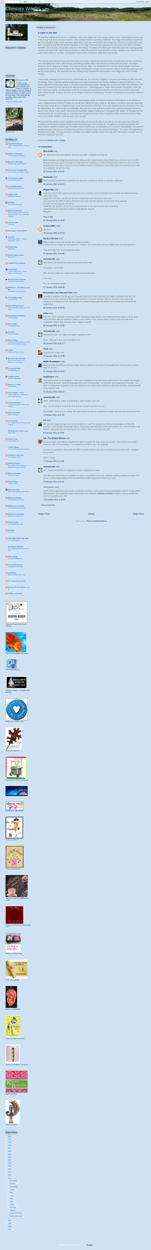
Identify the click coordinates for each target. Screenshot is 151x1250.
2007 (10, 1229)
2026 (10, 1136)
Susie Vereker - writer (16, 393)
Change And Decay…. (15, 180)
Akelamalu (48, 177)
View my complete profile (14, 101)
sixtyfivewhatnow (14, 403)
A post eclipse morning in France (18, 172)
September (14, 1187)
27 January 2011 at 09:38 (53, 287)
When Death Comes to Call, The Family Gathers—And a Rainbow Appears (18, 214)
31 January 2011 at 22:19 (53, 392)
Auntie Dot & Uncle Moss (16, 188)
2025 (10, 1139)
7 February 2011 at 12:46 (53, 461)
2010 (10, 1220)
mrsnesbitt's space (15, 186)
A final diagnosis (13, 441)
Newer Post (44, 514)
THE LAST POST (13, 475)
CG (44, 420)
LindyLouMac (49, 226)
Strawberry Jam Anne (16, 455)
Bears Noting (12, 340)
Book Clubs (11, 433)
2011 (10, 1178)
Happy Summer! (13, 334)
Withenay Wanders (15, 498)
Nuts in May (48, 217)
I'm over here (12, 386)
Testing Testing (13, 483)
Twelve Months (13, 318)
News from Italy (13, 490)
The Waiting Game (14, 326)
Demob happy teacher (16, 255)
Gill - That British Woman (54, 438)
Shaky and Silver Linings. (16, 352)
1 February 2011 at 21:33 (53, 415)
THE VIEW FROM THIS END (18, 538)
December (13, 1181)
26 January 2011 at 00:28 (53, 172)
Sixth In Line (12, 439)
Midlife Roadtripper (51, 362)
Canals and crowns (15, 1216)
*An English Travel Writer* (17, 231)
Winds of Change (14, 473)
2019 (10, 1154)
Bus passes (11, 257)
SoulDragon (48, 377)
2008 (10, 1226)
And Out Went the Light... (16, 524)
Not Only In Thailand (15, 547)
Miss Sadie (48, 151)
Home (91, 514)
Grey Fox (11, 237)
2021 (10, 1148)
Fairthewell (11, 249)
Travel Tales (12, 269)
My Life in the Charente (16, 358)
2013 (10, 1172)
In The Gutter (13, 421)
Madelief (11, 332)
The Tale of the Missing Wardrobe (18, 449)
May (11, 1198)
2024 (10, 1142)
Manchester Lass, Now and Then (58, 293)
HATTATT (11, 202)
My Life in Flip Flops (15, 162)
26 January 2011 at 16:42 (53, 233)
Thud (45, 349)
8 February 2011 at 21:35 (53, 482)
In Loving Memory (13, 540)
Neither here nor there (16, 506)
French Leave (13, 522)
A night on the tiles (15, 1213)
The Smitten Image (15, 298)
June (12, 1195)
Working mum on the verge (18, 431)
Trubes (10, 350)
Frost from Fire (12, 299)
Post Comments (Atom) (96, 521)
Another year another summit (17, 164)
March (12, 1204)
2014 (10, 1169)
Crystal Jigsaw (13, 447)
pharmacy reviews (105, 493)
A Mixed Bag (12, 247)
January (13, 1210)
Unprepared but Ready (15, 567)
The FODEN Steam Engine (16, 291)
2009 (10, 1223)
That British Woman (15, 144)
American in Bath (14, 385)
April (11, 1201)
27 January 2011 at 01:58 (53, 254)
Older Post (138, 514)
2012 (10, 1175)
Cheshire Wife (20, 8)
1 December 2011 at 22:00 (54, 500)
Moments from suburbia (17, 279)
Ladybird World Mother (16, 263)
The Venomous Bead (15, 178)
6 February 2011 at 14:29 (53, 433)
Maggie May (48, 190)
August (12, 1189)
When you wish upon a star (16, 575)
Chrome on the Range (16, 514)
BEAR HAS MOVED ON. (16, 516)
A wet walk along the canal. (16, 508)
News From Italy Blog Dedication (18, 492)
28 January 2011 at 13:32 (53, 326)
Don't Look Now (13, 414)
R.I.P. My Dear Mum (14, 457)
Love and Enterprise (15, 565)
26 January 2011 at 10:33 (53, 184)
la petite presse (13, 376)
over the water (13, 222)
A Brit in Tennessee (15, 154)
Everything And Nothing (17, 316)
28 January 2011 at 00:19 (53, 308)
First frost (11, 532)
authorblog (12, 573)
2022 (10, 1145)
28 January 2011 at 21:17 (53, 343)
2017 (10, 1160)
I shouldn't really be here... (16, 281)
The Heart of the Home (15, 204)
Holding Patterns (14, 463)
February (13, 1207)
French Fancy (13, 482)
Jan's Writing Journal (16, 306)
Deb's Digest (12, 557)
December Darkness (14, 196)
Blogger (89, 1245)
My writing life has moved (16, 500)
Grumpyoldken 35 (13, 370)
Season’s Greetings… (15, 378)
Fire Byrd (11, 530)
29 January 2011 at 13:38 (53, 356)
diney (45, 313)
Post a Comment (48, 505)
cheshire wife (49, 259)
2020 (10, 1151)
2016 (10, 1163)
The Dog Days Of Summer (16, 156)
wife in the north (14, 413)
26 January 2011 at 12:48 (53, 220)
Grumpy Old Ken (14, 368)
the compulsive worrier (16, 581)
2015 (10, 1166)
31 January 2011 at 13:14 (53, 371)
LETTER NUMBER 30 (15, 558)
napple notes (12, 194)
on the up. (11, 224)
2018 (10, 1157)
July (11, 1192)
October (13, 1183)
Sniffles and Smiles (15, 593)
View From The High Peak (17, 170)
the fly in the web (50, 239)
